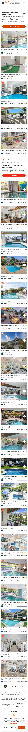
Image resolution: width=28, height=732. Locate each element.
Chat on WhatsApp (14, 26)
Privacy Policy (14, 723)
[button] (15, 3)
